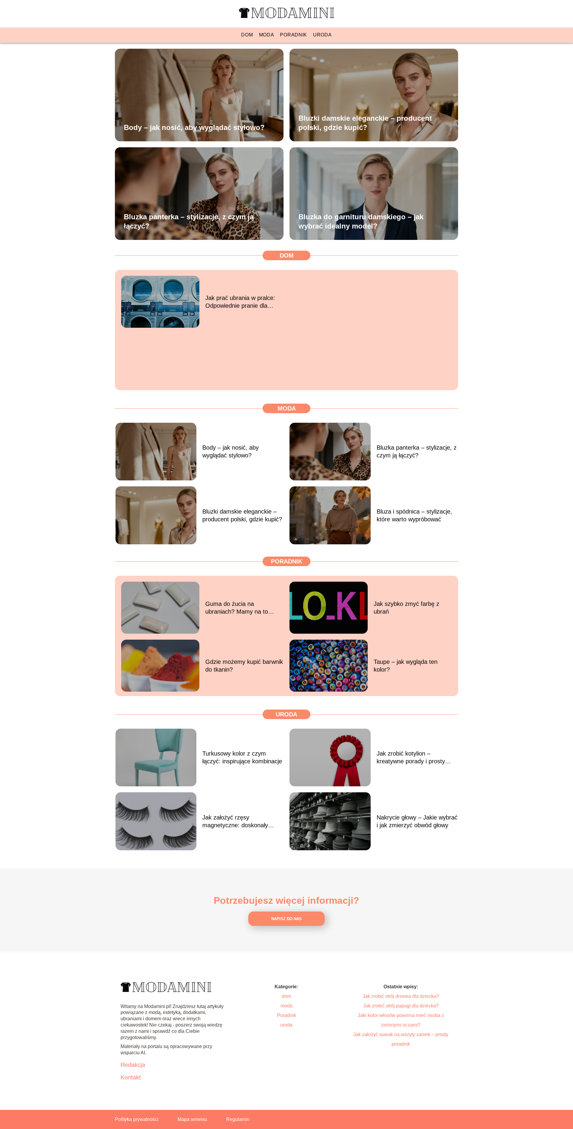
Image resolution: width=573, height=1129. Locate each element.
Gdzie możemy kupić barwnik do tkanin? (244, 665)
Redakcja (133, 1064)
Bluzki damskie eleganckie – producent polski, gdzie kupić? (365, 122)
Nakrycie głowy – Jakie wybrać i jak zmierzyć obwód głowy (417, 821)
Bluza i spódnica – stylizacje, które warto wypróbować (414, 515)
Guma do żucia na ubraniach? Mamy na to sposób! (236, 608)
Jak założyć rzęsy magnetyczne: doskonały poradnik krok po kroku (235, 821)
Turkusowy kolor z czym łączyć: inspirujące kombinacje (242, 757)
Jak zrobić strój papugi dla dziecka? (401, 1005)
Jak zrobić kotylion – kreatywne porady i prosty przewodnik (411, 757)
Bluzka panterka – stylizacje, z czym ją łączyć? (189, 221)
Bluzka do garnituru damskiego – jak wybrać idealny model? (360, 221)
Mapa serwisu (192, 1119)
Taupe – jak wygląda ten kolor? (406, 665)
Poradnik (293, 34)
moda (266, 34)
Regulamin (237, 1119)
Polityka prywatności (136, 1119)
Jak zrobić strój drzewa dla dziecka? (401, 996)
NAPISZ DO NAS (286, 919)
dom (247, 34)
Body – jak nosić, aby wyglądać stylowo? (194, 127)
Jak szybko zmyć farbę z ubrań (406, 608)
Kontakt (131, 1077)
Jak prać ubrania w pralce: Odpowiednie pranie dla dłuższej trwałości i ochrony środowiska (241, 302)
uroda (322, 34)
